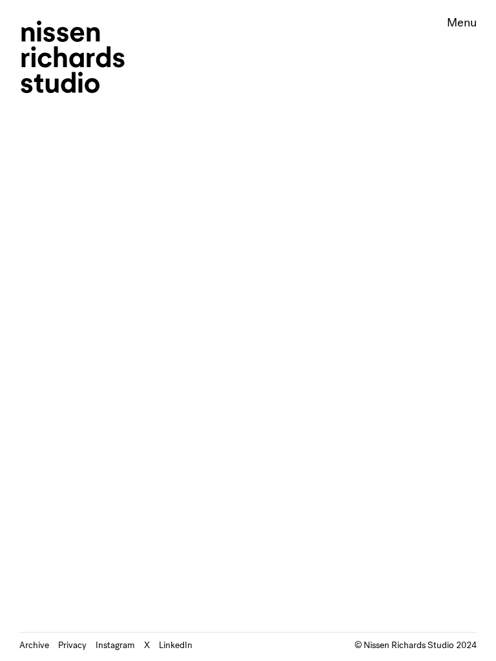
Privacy (72, 645)
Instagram (115, 645)
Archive (34, 645)
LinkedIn (175, 645)
